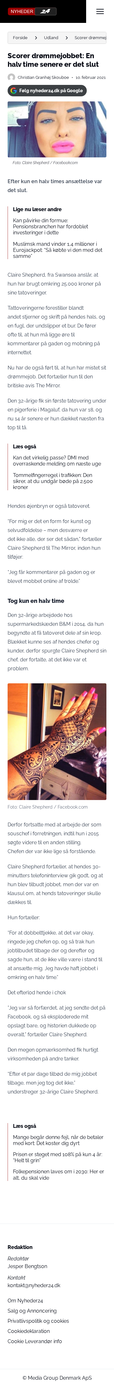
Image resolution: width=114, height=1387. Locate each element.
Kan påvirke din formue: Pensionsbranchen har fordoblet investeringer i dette (50, 226)
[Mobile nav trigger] (100, 11)
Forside (20, 37)
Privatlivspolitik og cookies (38, 1321)
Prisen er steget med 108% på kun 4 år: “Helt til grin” (57, 1157)
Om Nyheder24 (25, 1301)
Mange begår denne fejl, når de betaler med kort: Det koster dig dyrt (58, 1140)
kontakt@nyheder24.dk (34, 1285)
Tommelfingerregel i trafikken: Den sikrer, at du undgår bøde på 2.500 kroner (53, 481)
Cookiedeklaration (29, 1331)
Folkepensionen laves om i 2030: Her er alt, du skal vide (58, 1175)
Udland (51, 37)
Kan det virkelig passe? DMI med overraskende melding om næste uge (57, 461)
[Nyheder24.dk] (47, 11)
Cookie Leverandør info (35, 1341)
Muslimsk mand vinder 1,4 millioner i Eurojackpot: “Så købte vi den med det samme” (57, 250)
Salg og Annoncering (32, 1311)
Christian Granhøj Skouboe (43, 77)
